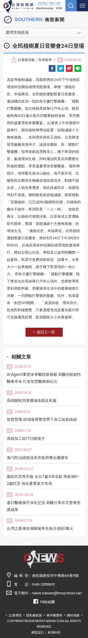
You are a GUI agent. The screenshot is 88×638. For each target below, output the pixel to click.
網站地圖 (73, 615)
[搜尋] (71, 5)
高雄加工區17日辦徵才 (26, 438)
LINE (77, 68)
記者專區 (15, 615)
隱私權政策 (34, 615)
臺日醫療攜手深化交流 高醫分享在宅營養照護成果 (44, 506)
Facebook (52, 68)
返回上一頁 (46, 332)
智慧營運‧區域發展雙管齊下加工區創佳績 (42, 419)
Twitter (60, 68)
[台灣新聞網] (18, 6)
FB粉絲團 (47, 601)
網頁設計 (37, 632)
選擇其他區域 (17, 32)
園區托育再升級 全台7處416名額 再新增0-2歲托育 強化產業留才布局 (43, 480)
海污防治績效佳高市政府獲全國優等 (37, 457)
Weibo (69, 68)
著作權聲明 (54, 615)
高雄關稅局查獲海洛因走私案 (32, 400)
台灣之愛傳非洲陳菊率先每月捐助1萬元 (40, 528)
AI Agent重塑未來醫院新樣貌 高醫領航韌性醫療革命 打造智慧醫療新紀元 (44, 378)
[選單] (82, 5)
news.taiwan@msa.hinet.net (57, 593)
